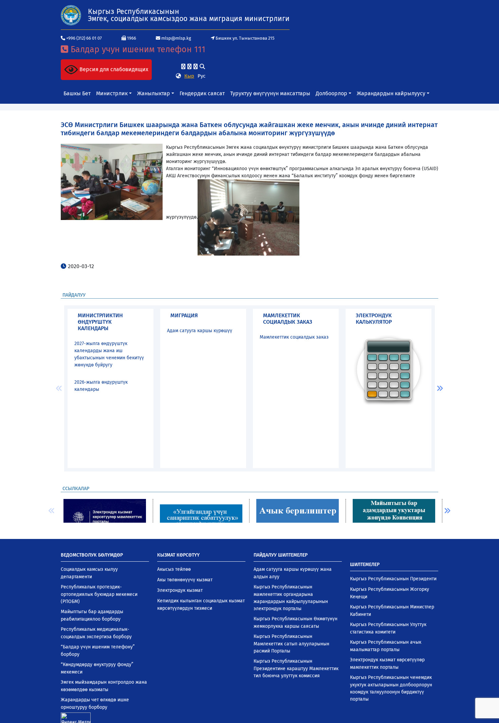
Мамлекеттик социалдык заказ (294, 337)
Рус (201, 76)
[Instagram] (189, 66)
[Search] (202, 66)
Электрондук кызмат (180, 590)
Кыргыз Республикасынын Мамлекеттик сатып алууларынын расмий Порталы (291, 644)
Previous (59, 388)
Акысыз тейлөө (174, 569)
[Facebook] (183, 66)
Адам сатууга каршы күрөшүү (199, 331)
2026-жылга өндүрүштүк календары (101, 385)
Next (440, 388)
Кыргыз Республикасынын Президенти (393, 579)
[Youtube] (195, 66)
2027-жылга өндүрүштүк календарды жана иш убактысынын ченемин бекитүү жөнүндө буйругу (109, 354)
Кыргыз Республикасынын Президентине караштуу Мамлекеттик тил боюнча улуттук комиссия (296, 668)
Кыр (189, 76)
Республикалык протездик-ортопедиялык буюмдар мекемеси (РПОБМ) (99, 594)
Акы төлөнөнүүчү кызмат (184, 580)
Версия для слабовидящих (113, 69)
